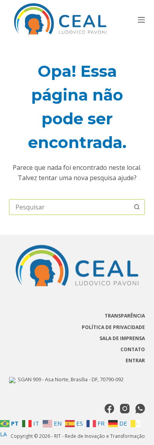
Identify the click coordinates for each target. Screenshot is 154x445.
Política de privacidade (113, 327)
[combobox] (69, 207)
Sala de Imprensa (122, 338)
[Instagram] (125, 408)
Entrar (135, 361)
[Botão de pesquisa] (137, 207)
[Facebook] (109, 408)
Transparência (125, 316)
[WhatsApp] (140, 408)
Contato (132, 349)
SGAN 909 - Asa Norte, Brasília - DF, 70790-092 (69, 379)
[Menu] (141, 19)
